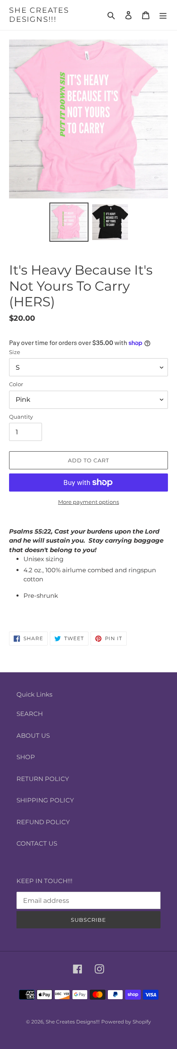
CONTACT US (36, 843)
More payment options (88, 502)
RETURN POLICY (42, 779)
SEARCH (29, 714)
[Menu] (163, 15)
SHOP (25, 757)
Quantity (21, 416)
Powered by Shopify (126, 1022)
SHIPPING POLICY (45, 800)
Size (14, 352)
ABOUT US (33, 735)
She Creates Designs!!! (39, 15)
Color (16, 384)
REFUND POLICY (43, 822)
